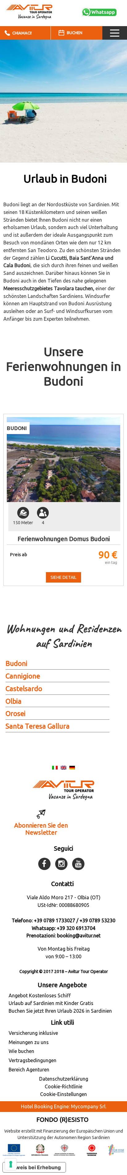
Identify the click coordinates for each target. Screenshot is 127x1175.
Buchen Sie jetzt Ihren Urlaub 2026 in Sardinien (60, 1011)
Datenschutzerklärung (63, 1078)
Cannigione (23, 676)
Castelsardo (24, 688)
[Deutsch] (72, 767)
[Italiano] (55, 767)
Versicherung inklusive (33, 1033)
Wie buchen (21, 1051)
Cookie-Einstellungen (63, 1094)
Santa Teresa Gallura (38, 726)
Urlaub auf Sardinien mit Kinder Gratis (51, 1003)
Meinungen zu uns (29, 1042)
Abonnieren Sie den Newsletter (41, 829)
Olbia (14, 701)
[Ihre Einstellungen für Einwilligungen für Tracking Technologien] (11, 1164)
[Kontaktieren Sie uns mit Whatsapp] (99, 12)
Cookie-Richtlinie (63, 1086)
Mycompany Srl (88, 1106)
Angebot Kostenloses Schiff (40, 995)
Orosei (16, 713)
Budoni (16, 663)
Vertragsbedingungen (32, 1060)
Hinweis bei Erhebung (34, 1167)
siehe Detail (63, 577)
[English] (63, 767)
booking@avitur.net (78, 935)
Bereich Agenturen (29, 1069)
